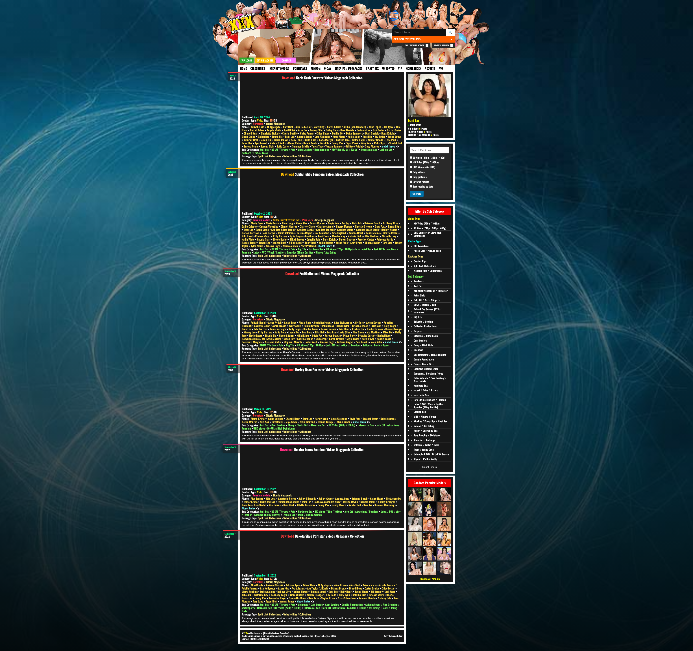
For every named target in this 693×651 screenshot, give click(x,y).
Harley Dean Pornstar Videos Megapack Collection (329, 369)
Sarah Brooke (337, 339)
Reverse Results (441, 45)
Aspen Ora (284, 588)
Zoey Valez (377, 342)
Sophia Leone (384, 339)
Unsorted (388, 68)
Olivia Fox (317, 335)
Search (416, 193)
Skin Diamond (308, 422)
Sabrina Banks (305, 339)
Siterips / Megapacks (348, 68)
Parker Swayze (347, 239)
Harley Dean (322, 419)
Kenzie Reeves (391, 233)
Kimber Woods (375, 140)
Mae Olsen (359, 332)
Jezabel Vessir (370, 419)
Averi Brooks (279, 326)
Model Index (413, 68)
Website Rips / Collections (297, 156)
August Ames (342, 498)
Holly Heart (346, 591)
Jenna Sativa (394, 136)
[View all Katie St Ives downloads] (429, 494)
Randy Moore (339, 505)
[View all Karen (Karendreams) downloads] (444, 509)
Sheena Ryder (372, 243)
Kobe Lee (247, 505)
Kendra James (373, 233)
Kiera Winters (297, 595)
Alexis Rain (305, 322)
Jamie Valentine (286, 233)
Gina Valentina (323, 136)
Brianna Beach (372, 223)
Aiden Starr (309, 585)
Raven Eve (265, 243)
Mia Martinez (372, 236)
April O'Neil (290, 130)
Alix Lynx (388, 127)
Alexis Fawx (257, 223)
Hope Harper (269, 233)
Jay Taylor (380, 136)
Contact (245, 639)
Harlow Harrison (251, 233)
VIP (400, 68)
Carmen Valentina (269, 226)
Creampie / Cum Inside (310, 604)
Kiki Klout (247, 236)
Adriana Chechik (274, 585)
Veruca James (287, 601)
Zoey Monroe (372, 146)
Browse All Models (430, 579)
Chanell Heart (251, 133)
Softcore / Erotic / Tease (255, 153)
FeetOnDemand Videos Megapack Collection (329, 273)
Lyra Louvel (261, 143)
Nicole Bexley (280, 239)
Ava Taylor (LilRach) (318, 588)
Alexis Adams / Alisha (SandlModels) (347, 127)
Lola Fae (331, 332)
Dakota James (267, 591)
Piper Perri (352, 143)
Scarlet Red (395, 143)
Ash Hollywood (268, 588)
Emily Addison (268, 502)
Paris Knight (330, 239)
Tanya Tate (317, 146)
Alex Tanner (257, 498)
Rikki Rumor (296, 243)
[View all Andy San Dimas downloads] (415, 568)
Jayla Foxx (355, 419)
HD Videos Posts (417, 128)
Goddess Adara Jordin (283, 230)
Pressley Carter (366, 239)
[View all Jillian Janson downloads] (429, 568)
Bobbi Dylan (343, 326)
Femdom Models (261, 220)
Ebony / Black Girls (298, 425)
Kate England (339, 233)
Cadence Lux (364, 130)
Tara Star (387, 243)
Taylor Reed (311, 342)
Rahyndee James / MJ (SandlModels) (262, 339)
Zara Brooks (362, 342)
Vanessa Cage (272, 246)
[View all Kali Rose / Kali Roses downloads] (415, 509)
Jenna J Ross (362, 591)
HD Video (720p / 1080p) (345, 149)
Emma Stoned (318, 591)
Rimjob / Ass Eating (325, 252)
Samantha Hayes (278, 598)
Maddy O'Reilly (278, 143)
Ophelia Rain (314, 239)
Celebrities (257, 68)
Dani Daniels (372, 133)
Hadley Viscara (389, 230)
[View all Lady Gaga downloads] (429, 509)
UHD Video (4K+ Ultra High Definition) (274, 428)
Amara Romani (318, 223)
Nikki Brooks (297, 239)
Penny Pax (338, 143)
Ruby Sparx (380, 143)
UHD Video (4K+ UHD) (423, 167)
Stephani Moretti (293, 342)
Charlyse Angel (325, 226)
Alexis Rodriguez (322, 322)
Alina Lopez (375, 127)
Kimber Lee (358, 329)
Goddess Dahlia (305, 230)
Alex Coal (288, 127)
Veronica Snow (290, 246)
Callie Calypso (249, 226)
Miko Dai (388, 332)
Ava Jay (346, 223)
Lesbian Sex (386, 149)
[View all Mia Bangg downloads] (444, 553)
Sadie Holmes (326, 243)
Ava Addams (298, 588)
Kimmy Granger (393, 329)
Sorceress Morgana (252, 342)
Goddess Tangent (325, 230)
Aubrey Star (317, 130)
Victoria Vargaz (345, 342)
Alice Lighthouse (343, 322)
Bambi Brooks (311, 326)
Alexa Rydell (275, 322)
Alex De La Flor (303, 127)
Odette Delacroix (306, 505)
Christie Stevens (364, 226)
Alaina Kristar (258, 419)
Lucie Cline (344, 332)
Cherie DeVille (290, 133)
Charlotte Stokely (270, 133)
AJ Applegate (274, 127)
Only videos (418, 172)
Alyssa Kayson (374, 322)
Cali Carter (379, 130)
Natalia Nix (271, 335)
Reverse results (420, 181)
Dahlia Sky (338, 133)
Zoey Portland (308, 246)
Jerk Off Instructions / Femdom (343, 345)
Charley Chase (307, 226)
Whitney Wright (354, 146)
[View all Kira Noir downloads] (444, 524)
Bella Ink (357, 223)
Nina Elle (325, 143)
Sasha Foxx (342, 243)
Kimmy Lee (250, 332)
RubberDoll (354, 505)
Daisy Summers (354, 133)
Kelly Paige (295, 329)
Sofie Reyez (368, 339)
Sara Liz (368, 505)
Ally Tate (359, 322)
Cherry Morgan (344, 226)
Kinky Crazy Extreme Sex (286, 220)
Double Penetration (352, 604)
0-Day (327, 68)
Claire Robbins (250, 591)
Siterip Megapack (275, 124)
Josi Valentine (322, 233)
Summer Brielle (301, 146)
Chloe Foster (388, 588)
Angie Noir (334, 223)
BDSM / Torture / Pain (283, 149)
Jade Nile (368, 136)
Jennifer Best (251, 140)
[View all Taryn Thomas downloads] (415, 494)
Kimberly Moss (375, 329)
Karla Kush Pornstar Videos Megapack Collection (329, 77)
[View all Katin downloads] (429, 524)
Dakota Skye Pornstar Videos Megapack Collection (329, 536)
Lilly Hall (320, 332)
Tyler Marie (257, 246)
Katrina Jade (343, 140)
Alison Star (301, 223)
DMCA (266, 639)
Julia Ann (247, 595)
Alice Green (340, 585)
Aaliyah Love (258, 127)
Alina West (355, 585)
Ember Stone (251, 502)
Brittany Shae (390, 223)
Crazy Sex (372, 68)
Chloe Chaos (323, 133)
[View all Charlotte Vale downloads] (415, 524)
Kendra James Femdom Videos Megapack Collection (329, 449)
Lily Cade (331, 595)
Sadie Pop (321, 339)
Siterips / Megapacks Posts (423, 135)
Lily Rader (278, 422)
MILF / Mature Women (310, 515)
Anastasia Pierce (287, 498)
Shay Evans (356, 243)
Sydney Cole (385, 598)
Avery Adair (295, 326)
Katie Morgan (326, 140)
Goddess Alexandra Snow (327, 502)
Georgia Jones (305, 136)
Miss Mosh (289, 505)
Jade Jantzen (261, 329)
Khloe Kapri (359, 140)
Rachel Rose (384, 335)
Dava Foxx (380, 226)
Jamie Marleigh (278, 329)
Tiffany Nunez (343, 422)
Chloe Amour (307, 133)
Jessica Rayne (305, 233)
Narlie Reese (256, 335)
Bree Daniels (347, 130)
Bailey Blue (332, 130)
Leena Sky (294, 332)
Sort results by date (422, 186)
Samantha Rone (297, 598)
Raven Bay (289, 339)
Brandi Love (356, 588)
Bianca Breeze (339, 588)
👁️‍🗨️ (397, 146)
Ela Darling (264, 136)
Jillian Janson (281, 140)
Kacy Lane (296, 140)
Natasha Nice (359, 595)
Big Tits (302, 249)
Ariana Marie (370, 585)
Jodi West (390, 591)
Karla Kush (310, 140)
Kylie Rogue (296, 236)
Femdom (316, 68)
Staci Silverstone (347, 598)
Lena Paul (391, 140)
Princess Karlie (385, 239)
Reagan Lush (280, 243)
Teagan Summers (334, 146)
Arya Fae (303, 130)
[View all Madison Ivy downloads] (444, 494)
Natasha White (376, 595)
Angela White (274, 130)
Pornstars (300, 68)
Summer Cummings (385, 505)
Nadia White (248, 239)
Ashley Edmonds (307, 498)
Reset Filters (429, 466)
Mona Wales (294, 143)
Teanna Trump (325, 422)
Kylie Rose (281, 332)
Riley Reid (366, 143)
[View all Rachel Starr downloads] (429, 539)
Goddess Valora (345, 230)
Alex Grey (319, 127)
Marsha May (339, 236)
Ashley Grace (326, 498)
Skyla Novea (353, 339)
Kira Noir (265, 422)
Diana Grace (249, 136)
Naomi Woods (310, 143)
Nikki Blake (303, 335)
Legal (259, 639)
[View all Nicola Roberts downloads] (429, 553)
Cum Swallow (305, 149)
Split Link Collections (269, 156)
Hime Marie (339, 136)
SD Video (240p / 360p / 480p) (428, 157)
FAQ (441, 68)
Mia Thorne (275, 505)
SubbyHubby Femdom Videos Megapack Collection (329, 174)
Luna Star (247, 143)
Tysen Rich (272, 601)
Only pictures (419, 177)
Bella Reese (328, 326)
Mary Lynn (345, 595)
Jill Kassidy (377, 591)
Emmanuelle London (289, 502)
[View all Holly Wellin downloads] (415, 539)
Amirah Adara (257, 130)
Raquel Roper (249, 243)
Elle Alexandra (393, 498)
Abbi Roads (257, 585)
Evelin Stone (262, 230)
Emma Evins (394, 226)
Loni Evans (324, 236)
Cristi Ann (376, 326)
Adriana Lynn (293, 585)
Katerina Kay (261, 595)
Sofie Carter (283, 146)
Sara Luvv (313, 598)
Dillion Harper (301, 591)
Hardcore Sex (322, 149)
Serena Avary (251, 146)
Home (243, 68)
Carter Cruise (394, 130)
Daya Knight (388, 133)
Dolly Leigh (390, 326)
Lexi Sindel (260, 505)
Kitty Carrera (280, 236)
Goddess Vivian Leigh (368, 230)
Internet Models (279, 68)
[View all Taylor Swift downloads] (444, 568)
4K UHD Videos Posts (420, 131)
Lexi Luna (310, 236)
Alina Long (288, 223)
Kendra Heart (356, 233)
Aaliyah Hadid (258, 322)
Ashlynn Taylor (262, 326)
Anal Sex (264, 149)
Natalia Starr (264, 239)
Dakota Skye (284, 591)
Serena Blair (268, 146)
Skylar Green (328, 598)
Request (430, 68)
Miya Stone (292, 422)
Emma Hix (277, 136)
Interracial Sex (369, 149)
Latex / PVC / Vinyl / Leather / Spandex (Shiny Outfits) (283, 252)
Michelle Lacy (389, 236)
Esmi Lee (290, 136)
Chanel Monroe (289, 226)
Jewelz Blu (266, 140)
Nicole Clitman (287, 335)
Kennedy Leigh (279, 595)
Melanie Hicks (355, 236)
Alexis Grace (273, 223)
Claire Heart (377, 498)
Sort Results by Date (415, 45)
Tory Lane (258, 601)
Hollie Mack (354, 136)
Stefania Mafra (273, 342)
